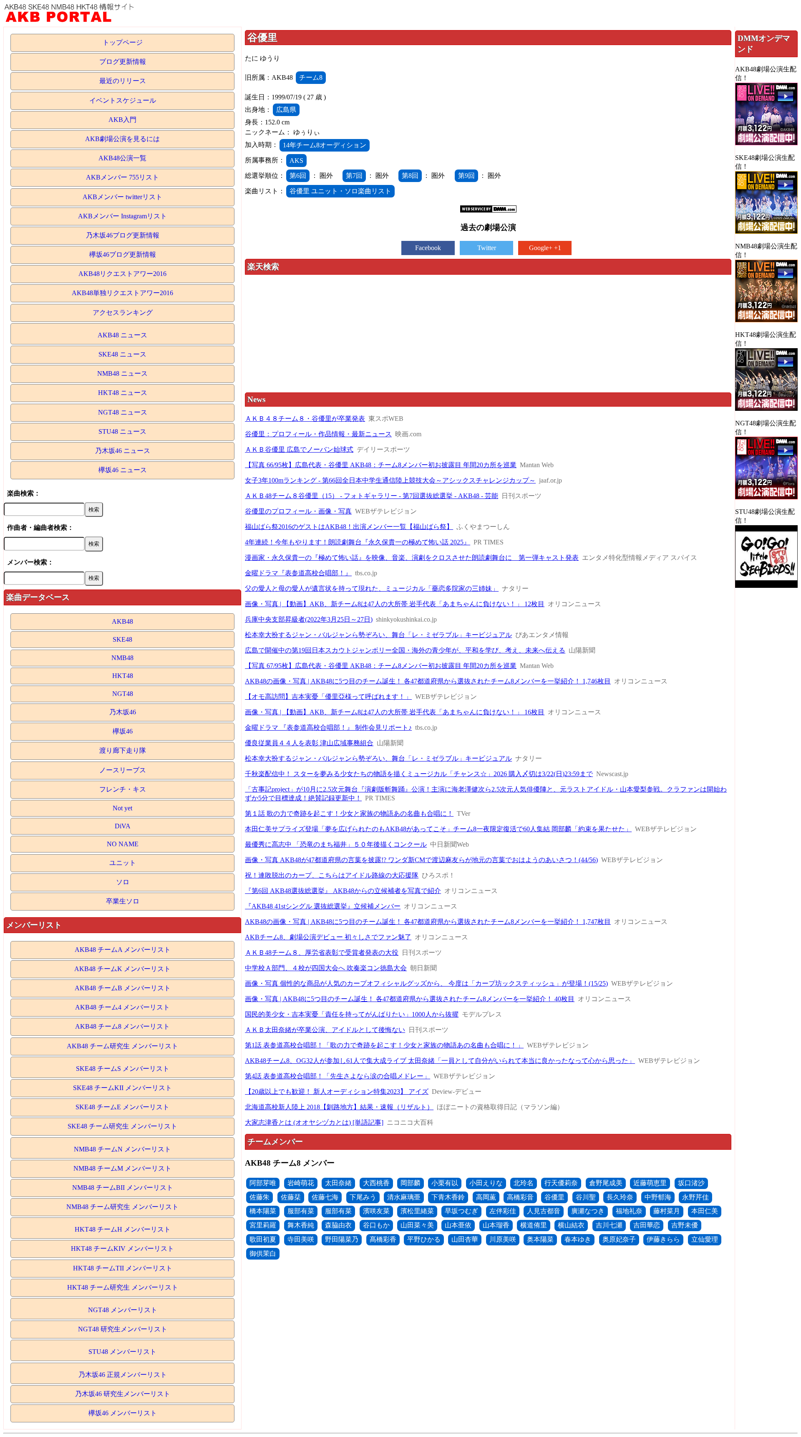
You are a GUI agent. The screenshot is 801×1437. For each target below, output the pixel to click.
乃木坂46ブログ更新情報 (122, 235)
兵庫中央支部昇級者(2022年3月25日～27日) (309, 619)
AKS (296, 160)
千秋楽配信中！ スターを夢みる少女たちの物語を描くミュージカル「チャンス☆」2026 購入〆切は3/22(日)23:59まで (419, 773)
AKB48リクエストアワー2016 (122, 273)
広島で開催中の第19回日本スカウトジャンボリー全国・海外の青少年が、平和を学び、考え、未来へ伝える (405, 650)
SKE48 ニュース (122, 354)
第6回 (298, 175)
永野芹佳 (695, 1197)
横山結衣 (571, 1225)
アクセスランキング (123, 312)
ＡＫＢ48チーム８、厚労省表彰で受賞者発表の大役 (321, 952)
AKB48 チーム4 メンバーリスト (122, 1007)
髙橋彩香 (383, 1239)
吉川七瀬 (609, 1225)
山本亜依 (458, 1225)
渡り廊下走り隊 (122, 750)
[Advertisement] (488, 335)
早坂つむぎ (461, 1210)
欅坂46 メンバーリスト (122, 1413)
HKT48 (122, 675)
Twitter (486, 247)
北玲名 (524, 1183)
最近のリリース (122, 80)
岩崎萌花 (300, 1183)
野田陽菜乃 (341, 1239)
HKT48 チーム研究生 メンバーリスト (122, 1287)
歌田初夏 (262, 1239)
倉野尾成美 (605, 1183)
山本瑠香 (496, 1225)
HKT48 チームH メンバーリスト (123, 1229)
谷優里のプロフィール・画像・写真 (298, 511)
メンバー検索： (30, 562)
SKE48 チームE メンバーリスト (122, 1107)
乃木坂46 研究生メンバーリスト (122, 1393)
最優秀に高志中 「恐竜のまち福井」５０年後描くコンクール (336, 844)
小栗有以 (444, 1183)
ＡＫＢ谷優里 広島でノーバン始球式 (299, 449)
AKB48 (122, 621)
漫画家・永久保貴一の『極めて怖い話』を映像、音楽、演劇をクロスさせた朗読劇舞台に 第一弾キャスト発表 (412, 557)
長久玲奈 (620, 1197)
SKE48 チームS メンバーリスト (122, 1068)
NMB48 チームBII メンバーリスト (122, 1187)
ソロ (122, 881)
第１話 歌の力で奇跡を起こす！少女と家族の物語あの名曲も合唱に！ (349, 813)
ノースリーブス (122, 770)
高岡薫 (486, 1197)
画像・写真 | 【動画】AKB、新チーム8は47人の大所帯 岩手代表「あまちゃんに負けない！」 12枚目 (394, 603)
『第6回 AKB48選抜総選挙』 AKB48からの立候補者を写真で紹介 (343, 890)
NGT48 (122, 693)
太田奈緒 (338, 1183)
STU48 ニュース (122, 431)
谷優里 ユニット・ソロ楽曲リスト (340, 191)
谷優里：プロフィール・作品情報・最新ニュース (318, 434)
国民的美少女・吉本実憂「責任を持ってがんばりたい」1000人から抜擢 (351, 1014)
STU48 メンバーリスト (122, 1351)
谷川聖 (586, 1197)
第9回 (466, 175)
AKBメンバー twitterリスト (122, 196)
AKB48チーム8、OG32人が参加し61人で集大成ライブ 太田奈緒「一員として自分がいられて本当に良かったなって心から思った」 (440, 1060)
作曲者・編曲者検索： (40, 527)
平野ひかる (424, 1239)
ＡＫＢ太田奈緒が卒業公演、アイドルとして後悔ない (325, 1029)
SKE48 (122, 639)
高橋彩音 (520, 1197)
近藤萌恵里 (650, 1183)
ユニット (122, 862)
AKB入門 (122, 119)
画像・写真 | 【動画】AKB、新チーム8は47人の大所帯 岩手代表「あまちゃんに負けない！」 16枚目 (394, 712)
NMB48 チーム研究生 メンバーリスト (122, 1206)
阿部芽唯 (262, 1183)
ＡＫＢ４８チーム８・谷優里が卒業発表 (305, 418)
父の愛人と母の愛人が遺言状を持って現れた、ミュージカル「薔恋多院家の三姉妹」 (372, 588)
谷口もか (376, 1225)
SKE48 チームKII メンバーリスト (122, 1087)
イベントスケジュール (122, 100)
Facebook (428, 247)
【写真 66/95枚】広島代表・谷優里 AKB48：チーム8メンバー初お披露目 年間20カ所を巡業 (380, 464)
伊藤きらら (663, 1239)
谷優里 (554, 1197)
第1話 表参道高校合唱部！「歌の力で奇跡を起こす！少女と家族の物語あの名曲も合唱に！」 (384, 1045)
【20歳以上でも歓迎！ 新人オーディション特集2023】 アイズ (336, 1091)
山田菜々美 (417, 1225)
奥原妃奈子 (619, 1239)
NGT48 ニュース (122, 412)
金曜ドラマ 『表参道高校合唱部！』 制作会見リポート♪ (328, 727)
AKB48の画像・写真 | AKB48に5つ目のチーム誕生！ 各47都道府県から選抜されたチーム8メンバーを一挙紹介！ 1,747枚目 (428, 921)
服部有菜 (300, 1210)
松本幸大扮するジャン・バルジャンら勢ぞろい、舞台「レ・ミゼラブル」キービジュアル (378, 634)
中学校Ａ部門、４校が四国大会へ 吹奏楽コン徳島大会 (326, 967)
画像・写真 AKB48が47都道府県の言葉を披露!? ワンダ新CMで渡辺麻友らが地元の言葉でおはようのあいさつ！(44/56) (421, 859)
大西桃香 (376, 1183)
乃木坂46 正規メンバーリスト (122, 1374)
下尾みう (363, 1197)
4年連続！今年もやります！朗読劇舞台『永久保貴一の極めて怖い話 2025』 (357, 542)
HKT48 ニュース (122, 392)
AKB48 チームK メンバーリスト (122, 968)
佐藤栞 (291, 1197)
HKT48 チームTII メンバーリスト (122, 1268)
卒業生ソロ (122, 901)
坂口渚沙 (691, 1183)
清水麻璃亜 (404, 1197)
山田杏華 (464, 1239)
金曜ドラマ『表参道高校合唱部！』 (298, 573)
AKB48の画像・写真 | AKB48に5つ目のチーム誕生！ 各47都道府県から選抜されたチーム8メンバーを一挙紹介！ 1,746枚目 (428, 681)
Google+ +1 (545, 247)
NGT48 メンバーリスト (122, 1309)
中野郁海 (658, 1197)
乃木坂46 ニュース (122, 450)
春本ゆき (577, 1239)
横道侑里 (533, 1225)
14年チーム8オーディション (324, 145)
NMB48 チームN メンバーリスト (122, 1149)
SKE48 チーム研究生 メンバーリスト (122, 1126)
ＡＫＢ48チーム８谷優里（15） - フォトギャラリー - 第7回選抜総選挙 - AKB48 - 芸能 (371, 495)
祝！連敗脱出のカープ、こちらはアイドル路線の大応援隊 (331, 875)
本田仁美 (704, 1210)
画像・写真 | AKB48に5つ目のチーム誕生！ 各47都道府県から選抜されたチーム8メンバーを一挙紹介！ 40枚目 (409, 998)
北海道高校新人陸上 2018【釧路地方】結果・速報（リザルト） (339, 1107)
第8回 (410, 175)
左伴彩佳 (502, 1210)
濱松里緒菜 (417, 1210)
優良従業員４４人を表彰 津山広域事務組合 (309, 742)
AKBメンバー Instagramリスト (122, 216)
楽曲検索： (23, 493)
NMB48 (122, 657)
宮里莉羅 (262, 1225)
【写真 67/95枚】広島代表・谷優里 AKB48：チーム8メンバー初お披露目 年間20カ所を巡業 (380, 665)
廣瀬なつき (588, 1210)
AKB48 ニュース (122, 335)
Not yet (122, 808)
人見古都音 (543, 1210)
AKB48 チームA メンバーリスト (123, 949)
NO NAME (123, 844)
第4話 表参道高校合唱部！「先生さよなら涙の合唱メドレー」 (337, 1076)
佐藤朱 (259, 1197)
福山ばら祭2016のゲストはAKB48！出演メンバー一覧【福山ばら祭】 (349, 526)
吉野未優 (684, 1225)
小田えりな (486, 1183)
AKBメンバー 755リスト (122, 177)
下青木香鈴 (448, 1197)
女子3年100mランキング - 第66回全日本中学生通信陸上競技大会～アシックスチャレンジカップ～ (390, 480)
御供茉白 (262, 1253)
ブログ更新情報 (122, 61)
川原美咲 (502, 1239)
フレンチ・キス (122, 789)
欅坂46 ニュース (122, 469)
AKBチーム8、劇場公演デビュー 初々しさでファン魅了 (328, 937)
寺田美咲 (300, 1239)
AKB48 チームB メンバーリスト (123, 988)
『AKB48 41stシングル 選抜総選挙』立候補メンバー (322, 906)
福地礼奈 (629, 1210)
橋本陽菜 (262, 1210)
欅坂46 (123, 731)
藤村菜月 (666, 1210)
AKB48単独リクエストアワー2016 (122, 292)
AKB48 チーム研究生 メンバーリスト (122, 1046)
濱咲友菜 (376, 1210)
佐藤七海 (325, 1197)
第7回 (354, 175)
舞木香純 (300, 1225)
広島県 (286, 109)
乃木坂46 (122, 712)
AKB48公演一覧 (122, 158)
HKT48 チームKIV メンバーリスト (122, 1248)
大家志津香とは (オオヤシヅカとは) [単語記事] (314, 1122)
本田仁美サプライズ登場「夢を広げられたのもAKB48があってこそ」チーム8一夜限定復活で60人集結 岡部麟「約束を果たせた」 (438, 828)
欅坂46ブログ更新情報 (122, 254)
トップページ (123, 42)
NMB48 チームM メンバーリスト (122, 1168)
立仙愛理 (704, 1239)
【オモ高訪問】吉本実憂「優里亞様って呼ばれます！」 (328, 696)
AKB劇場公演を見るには (122, 138)
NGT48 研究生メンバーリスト (122, 1329)
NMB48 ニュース (122, 373)
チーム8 (310, 77)
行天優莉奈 (561, 1183)
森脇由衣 (338, 1225)
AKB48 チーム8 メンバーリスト (122, 1026)
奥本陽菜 (540, 1239)
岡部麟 (410, 1183)
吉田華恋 (646, 1225)
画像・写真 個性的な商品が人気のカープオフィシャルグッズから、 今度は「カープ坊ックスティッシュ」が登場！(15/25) (426, 983)
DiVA (123, 826)
